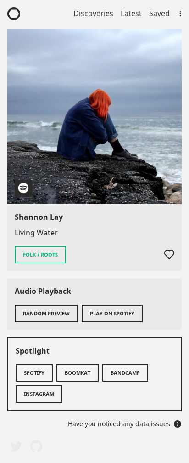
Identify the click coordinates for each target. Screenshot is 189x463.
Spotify (34, 372)
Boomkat (77, 372)
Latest (131, 13)
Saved (159, 13)
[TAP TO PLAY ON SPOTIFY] (94, 116)
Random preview (46, 313)
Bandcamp (125, 372)
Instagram (39, 393)
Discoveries (93, 13)
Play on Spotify (112, 313)
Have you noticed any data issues (123, 423)
